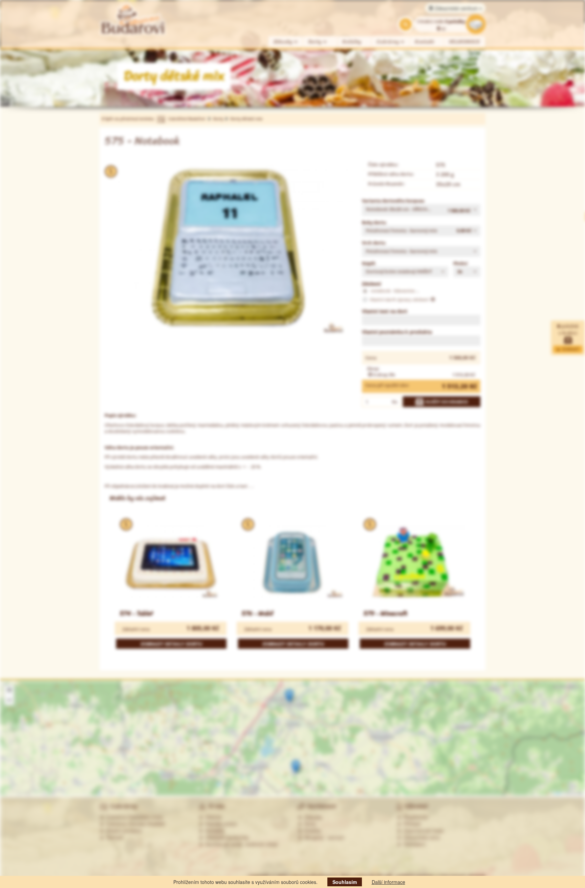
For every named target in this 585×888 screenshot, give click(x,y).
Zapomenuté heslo (422, 830)
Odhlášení (413, 844)
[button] (421, 210)
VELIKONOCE (464, 42)
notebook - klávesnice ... (394, 291)
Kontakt (424, 42)
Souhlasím (344, 882)
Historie (212, 817)
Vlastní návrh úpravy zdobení (400, 299)
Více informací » (504, 764)
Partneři (113, 837)
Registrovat (414, 817)
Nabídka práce (220, 823)
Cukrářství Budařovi (186, 118)
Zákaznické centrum (456, 8)
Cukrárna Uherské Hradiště (134, 823)
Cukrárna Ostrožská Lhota (133, 817)
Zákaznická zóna (420, 837)
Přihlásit (410, 823)
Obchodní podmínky (226, 837)
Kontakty (213, 830)
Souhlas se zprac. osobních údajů (240, 844)
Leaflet (557, 793)
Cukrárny (389, 42)
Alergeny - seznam (323, 837)
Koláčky (352, 42)
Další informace (388, 882)
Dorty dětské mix (246, 118)
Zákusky (284, 42)
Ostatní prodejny (123, 830)
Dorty (315, 42)
